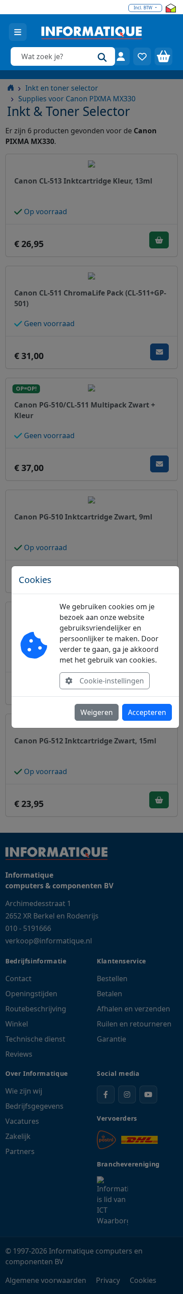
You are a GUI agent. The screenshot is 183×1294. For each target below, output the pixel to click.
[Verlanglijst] (142, 56)
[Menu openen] (18, 32)
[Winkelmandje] (163, 56)
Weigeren (96, 712)
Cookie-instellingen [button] (112, 681)
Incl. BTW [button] (144, 8)
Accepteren (147, 712)
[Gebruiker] (121, 56)
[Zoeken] (102, 56)
